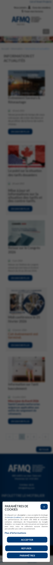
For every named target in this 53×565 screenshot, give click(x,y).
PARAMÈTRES (27, 555)
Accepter (27, 539)
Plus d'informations (15, 532)
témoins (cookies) (14, 517)
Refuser (26, 548)
